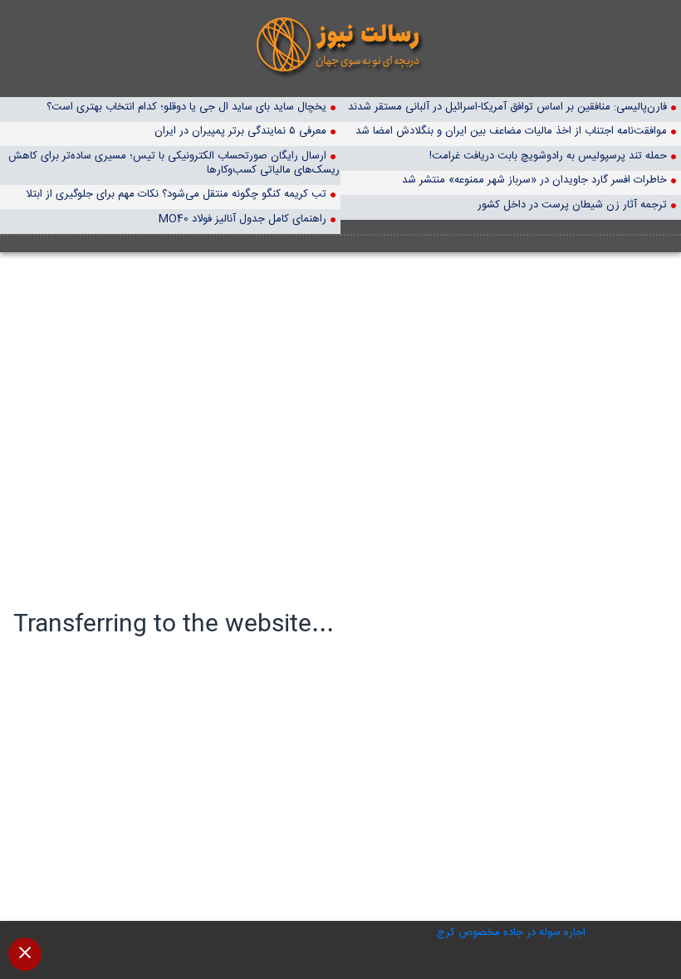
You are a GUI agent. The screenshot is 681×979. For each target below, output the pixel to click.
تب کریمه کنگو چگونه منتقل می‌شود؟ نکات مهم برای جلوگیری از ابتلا (176, 194)
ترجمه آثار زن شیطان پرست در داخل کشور (572, 204)
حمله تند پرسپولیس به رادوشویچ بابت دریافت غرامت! (548, 155)
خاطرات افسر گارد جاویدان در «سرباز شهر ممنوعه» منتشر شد (534, 180)
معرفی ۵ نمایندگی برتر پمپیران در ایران (240, 131)
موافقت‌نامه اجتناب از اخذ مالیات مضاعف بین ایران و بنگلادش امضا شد (511, 131)
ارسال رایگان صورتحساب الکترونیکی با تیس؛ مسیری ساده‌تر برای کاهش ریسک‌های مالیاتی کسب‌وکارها (174, 163)
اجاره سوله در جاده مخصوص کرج (511, 932)
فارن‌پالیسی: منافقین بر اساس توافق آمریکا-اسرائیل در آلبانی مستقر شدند (507, 106)
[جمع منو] (25, 954)
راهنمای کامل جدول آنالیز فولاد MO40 (242, 218)
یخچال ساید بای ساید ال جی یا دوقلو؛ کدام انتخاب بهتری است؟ (186, 106)
